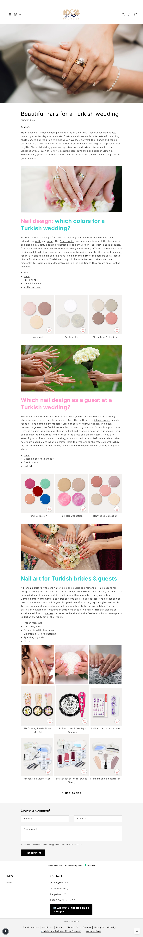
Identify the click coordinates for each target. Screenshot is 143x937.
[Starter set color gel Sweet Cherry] (71, 775)
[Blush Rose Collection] (105, 333)
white (38, 241)
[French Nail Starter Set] (37, 775)
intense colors (102, 420)
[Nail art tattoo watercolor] (106, 724)
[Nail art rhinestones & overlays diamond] (72, 724)
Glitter (95, 609)
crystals (96, 602)
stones (53, 154)
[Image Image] (37, 683)
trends (55, 434)
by (40, 434)
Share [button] (27, 127)
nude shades (37, 445)
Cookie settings (93, 931)
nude (50, 241)
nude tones (42, 416)
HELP (9, 882)
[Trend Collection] (37, 512)
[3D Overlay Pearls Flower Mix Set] (38, 724)
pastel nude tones (39, 252)
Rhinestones (27, 154)
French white (67, 241)
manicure (117, 252)
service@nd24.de (59, 882)
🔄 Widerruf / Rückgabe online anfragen (71, 909)
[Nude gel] (37, 333)
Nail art (28, 466)
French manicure (32, 587)
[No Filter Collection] (71, 512)
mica (62, 255)
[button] (10, 14)
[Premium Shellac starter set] (106, 775)
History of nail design (105, 927)
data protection (31, 927)
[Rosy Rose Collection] (105, 512)
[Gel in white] (71, 333)
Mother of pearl (32, 287)
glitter (40, 154)
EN (20, 14)
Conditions (47, 927)
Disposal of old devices (79, 927)
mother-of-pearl (92, 255)
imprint (59, 927)
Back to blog (73, 792)
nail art (84, 252)
